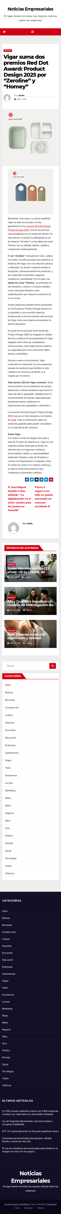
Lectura (9, 783)
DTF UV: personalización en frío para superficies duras (30, 1131)
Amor (8, 685)
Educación (10, 738)
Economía (10, 730)
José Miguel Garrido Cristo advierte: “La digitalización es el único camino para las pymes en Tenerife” (19, 499)
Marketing (10, 790)
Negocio (7, 50)
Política (9, 836)
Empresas (10, 745)
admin (21, 95)
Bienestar (10, 700)
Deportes (10, 722)
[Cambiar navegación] (33, 32)
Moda (8, 798)
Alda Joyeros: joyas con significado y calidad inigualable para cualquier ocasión (29, 639)
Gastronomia (11, 753)
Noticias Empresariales (30, 9)
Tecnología (10, 858)
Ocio (7, 828)
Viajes (8, 866)
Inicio (17, 1208)
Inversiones (11, 775)
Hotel (8, 768)
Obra (7, 820)
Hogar (8, 760)
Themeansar (52, 1204)
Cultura (9, 715)
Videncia (9, 873)
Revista (9, 843)
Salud (8, 851)
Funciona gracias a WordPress (17, 1204)
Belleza (9, 692)
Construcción (12, 707)
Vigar (13, 420)
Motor (8, 805)
